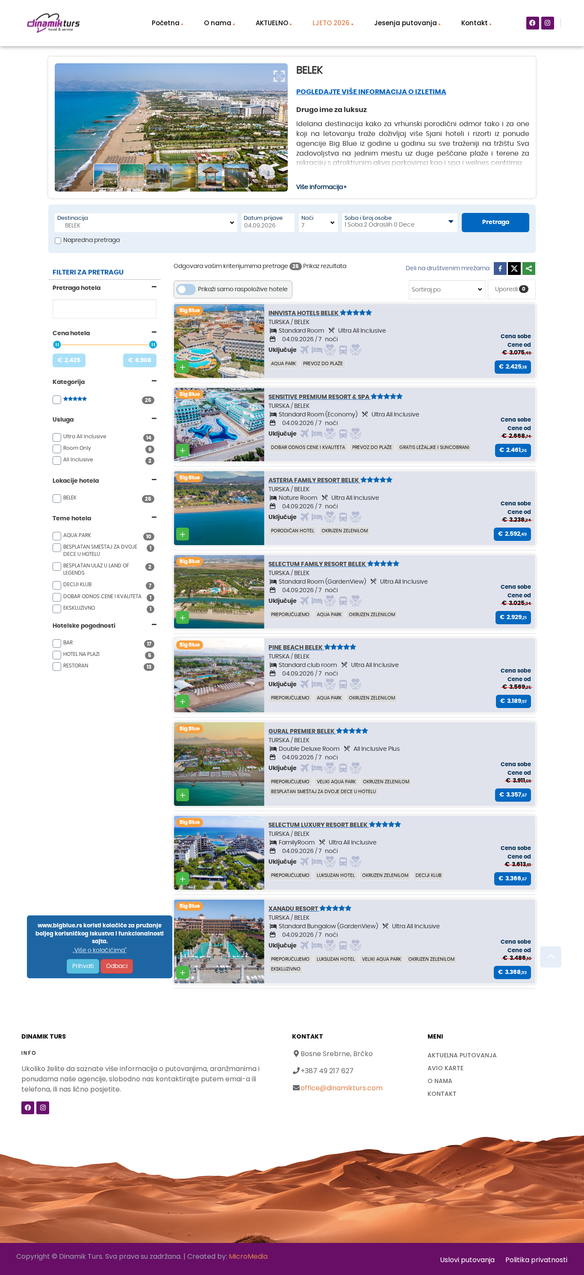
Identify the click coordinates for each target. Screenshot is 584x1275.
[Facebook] (532, 23)
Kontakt (474, 22)
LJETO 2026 (331, 22)
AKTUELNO (272, 22)
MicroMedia (248, 1256)
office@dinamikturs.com (342, 1088)
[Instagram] (547, 23)
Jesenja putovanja (405, 22)
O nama (217, 22)
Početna (166, 22)
